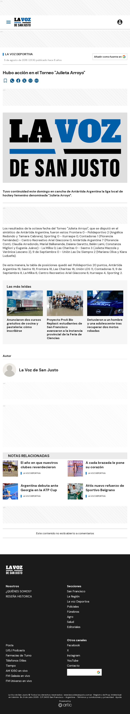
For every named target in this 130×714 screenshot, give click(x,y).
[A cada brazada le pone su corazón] (75, 468)
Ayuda (118, 697)
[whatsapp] (12, 81)
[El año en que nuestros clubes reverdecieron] (10, 468)
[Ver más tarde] (5, 80)
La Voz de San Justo (38, 370)
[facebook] (18, 81)
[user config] (120, 22)
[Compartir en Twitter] (24, 81)
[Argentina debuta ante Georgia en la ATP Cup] (10, 491)
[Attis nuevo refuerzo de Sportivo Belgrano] (75, 491)
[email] (30, 81)
